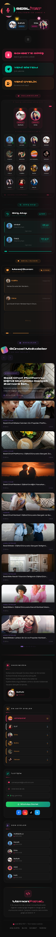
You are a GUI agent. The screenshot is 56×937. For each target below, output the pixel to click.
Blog (24, 928)
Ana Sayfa (15, 928)
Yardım (42, 928)
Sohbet (33, 928)
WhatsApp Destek (29, 804)
